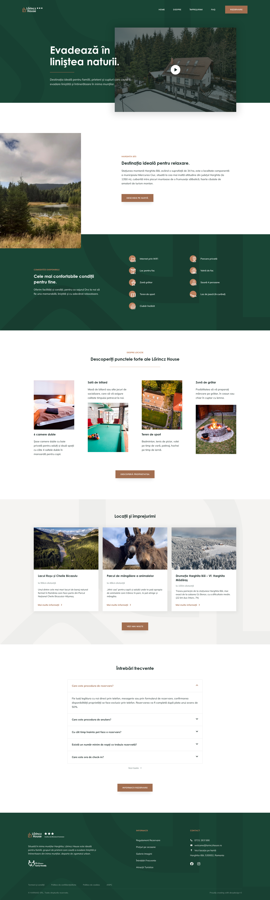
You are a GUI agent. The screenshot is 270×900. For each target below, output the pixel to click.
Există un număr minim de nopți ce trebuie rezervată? (104, 744)
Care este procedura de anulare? (91, 719)
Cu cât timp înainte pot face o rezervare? (96, 732)
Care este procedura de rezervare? (92, 685)
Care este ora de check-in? (88, 757)
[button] (135, 686)
